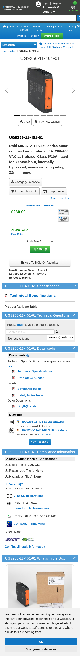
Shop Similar (56, 191)
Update (38, 249)
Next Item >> (50, 205)
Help (10, 366)
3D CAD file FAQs (46, 434)
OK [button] (41, 641)
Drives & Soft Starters (57, 43)
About (49, 26)
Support (35, 36)
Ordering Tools (51, 36)
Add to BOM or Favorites (41, 262)
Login (46, 3)
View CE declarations (29, 495)
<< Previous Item (32, 205)
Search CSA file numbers (31, 508)
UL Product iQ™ (14, 484)
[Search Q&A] (57, 331)
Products (22, 36)
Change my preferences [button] (41, 649)
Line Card (71, 28)
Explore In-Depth (26, 191)
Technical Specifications (31, 295)
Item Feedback (40, 441)
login (20, 324)
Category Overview (27, 182)
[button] (6, 90)
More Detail (17, 234)
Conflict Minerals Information (25, 546)
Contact (59, 26)
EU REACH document (29, 523)
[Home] (4, 28)
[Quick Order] (78, 28)
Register (56, 3)
